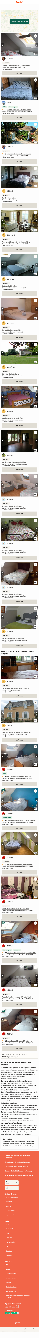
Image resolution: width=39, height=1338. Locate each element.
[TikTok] (13, 1306)
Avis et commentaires (11, 1291)
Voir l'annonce (19, 73)
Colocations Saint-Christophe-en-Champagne (17, 1162)
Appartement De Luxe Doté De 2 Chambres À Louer (16, 242)
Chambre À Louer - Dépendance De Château (14, 462)
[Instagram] (10, 1306)
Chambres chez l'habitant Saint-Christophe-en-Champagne (17, 1156)
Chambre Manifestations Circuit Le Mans (13, 638)
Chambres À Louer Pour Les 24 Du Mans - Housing (15, 688)
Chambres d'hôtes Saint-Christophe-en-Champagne (19, 1171)
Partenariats (9, 1237)
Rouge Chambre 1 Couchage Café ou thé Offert (20, 1041)
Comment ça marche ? (11, 1278)
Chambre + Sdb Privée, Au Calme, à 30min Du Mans (16, 65)
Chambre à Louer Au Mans (9, 198)
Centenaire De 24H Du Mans (9, 286)
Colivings (8, 1206)
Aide (7, 1264)
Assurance (8, 1282)
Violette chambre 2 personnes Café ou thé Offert (15, 909)
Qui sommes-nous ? (11, 1273)
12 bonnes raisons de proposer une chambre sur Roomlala (18, 1296)
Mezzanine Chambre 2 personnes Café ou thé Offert (16, 997)
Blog (7, 1224)
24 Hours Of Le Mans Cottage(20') (11, 330)
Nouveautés (9, 1255)
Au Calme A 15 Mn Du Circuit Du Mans (12, 506)
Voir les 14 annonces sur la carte (19, 21)
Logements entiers (10, 1215)
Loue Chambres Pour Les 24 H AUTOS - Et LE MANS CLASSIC (17, 732)
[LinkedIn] (17, 1306)
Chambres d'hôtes (10, 1210)
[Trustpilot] (12, 1315)
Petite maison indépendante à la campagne (19, 154)
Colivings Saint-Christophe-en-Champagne (16, 1166)
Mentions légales (10, 1242)
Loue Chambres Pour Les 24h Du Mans (12, 418)
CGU (7, 1246)
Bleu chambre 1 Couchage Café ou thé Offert (19, 776)
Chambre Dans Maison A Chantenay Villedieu (19, 109)
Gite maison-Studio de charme (10, 374)
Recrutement (9, 1228)
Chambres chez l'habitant (12, 1197)
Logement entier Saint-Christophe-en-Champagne (19, 1175)
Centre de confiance (11, 1287)
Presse (7, 1233)
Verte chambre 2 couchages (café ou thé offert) (19, 864)
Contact (8, 1269)
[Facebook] (6, 1306)
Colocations (9, 1201)
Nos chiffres (9, 1251)
